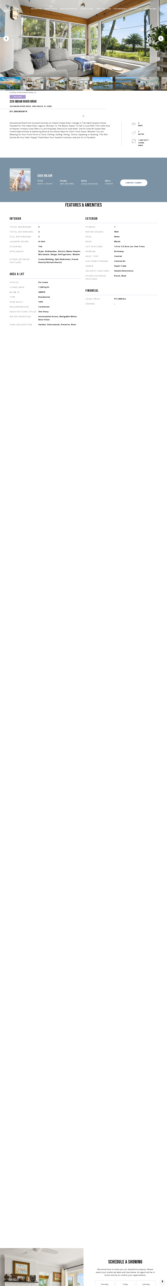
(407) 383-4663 (67, 183)
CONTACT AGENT (134, 183)
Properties (36, 9)
